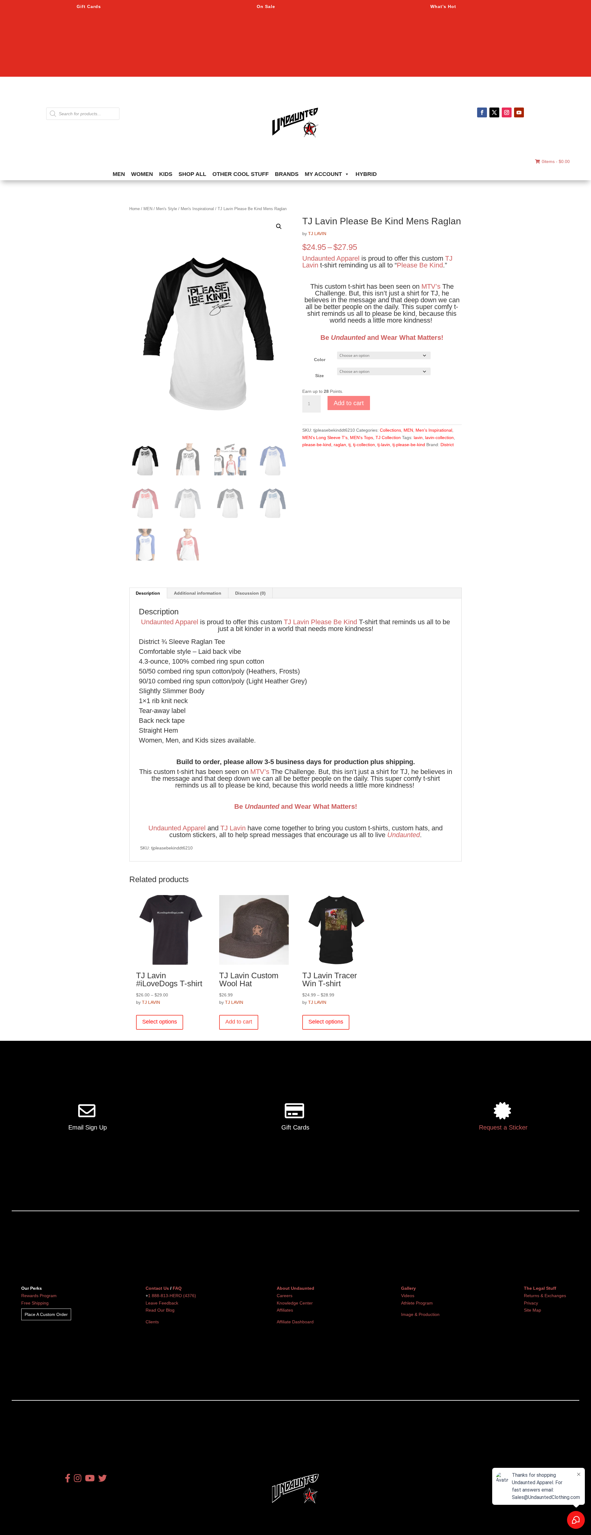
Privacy (531, 1303)
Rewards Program (39, 1295)
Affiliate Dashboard (295, 1321)
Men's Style (166, 208)
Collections (390, 430)
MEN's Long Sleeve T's (325, 437)
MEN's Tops (361, 437)
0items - (556, 161)
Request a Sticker (503, 1127)
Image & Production (420, 1314)
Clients (152, 1321)
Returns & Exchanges (545, 1295)
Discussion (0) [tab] (250, 593)
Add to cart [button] (238, 1022)
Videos (407, 1295)
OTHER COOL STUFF (240, 174)
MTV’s (430, 286)
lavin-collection (439, 437)
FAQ (177, 1288)
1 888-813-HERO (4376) (172, 1295)
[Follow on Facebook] (482, 112)
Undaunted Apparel (331, 258)
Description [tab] (148, 593)
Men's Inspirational (197, 208)
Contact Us (157, 1288)
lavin (418, 437)
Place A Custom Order (46, 1314)
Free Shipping (35, 1303)
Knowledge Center (295, 1303)
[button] (278, 226)
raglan (340, 444)
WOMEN (142, 174)
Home (134, 208)
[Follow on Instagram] (507, 112)
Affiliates (285, 1310)
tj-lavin (383, 444)
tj (349, 444)
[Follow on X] (494, 112)
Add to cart (349, 403)
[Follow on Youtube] (519, 112)
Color (319, 359)
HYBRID (366, 174)
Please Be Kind (420, 265)
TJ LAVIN (317, 233)
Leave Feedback (162, 1303)
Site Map (532, 1310)
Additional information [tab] (197, 593)
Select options (159, 1022)
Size (319, 375)
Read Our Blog (160, 1310)
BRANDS (287, 174)
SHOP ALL (192, 174)
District (447, 444)
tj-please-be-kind (408, 444)
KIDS (165, 174)
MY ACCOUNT (323, 174)
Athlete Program (417, 1303)
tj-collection (364, 444)
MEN (119, 174)
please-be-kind (316, 444)
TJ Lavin (296, 622)
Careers (284, 1295)
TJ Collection (388, 437)
